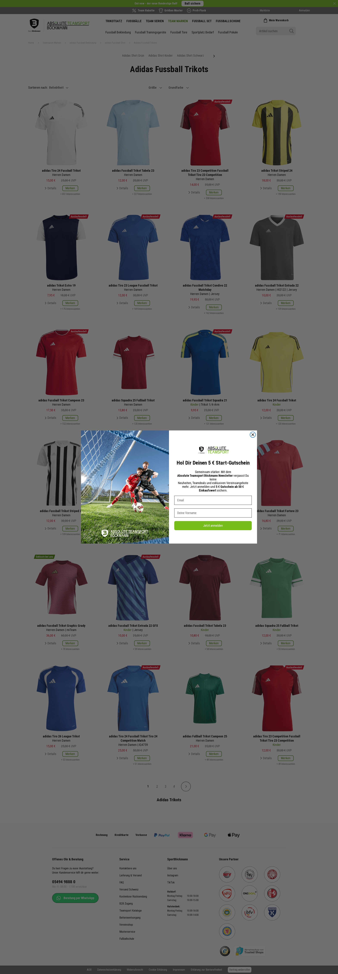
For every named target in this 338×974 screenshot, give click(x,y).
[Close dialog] (253, 434)
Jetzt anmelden (213, 525)
